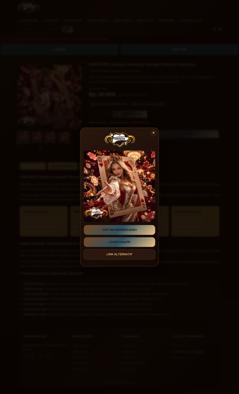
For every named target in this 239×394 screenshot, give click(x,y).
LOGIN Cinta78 (119, 242)
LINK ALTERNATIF (119, 254)
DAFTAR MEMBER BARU (119, 230)
